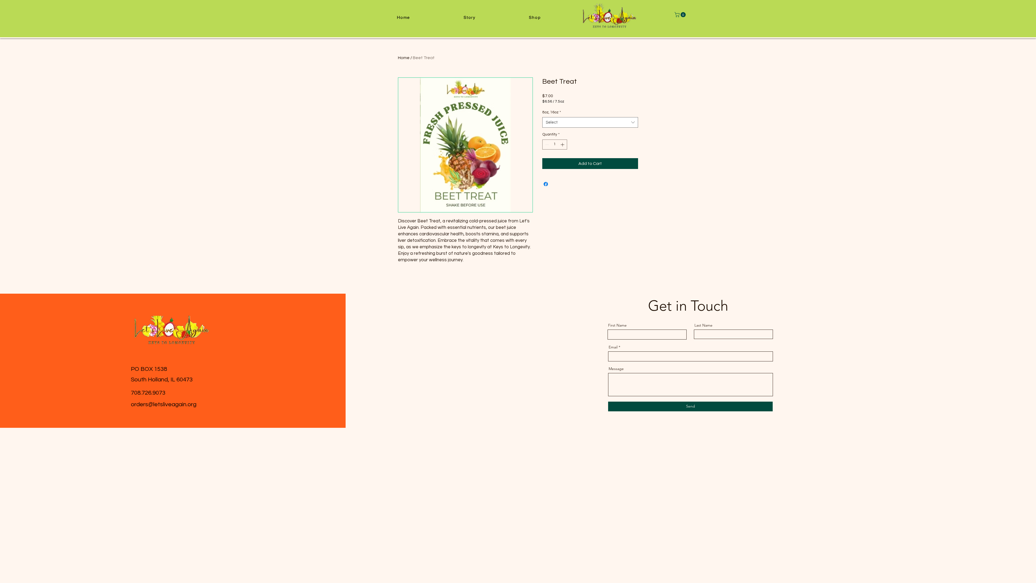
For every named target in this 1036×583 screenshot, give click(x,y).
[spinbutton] (555, 144)
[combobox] (590, 122)
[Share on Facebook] (546, 184)
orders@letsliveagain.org (163, 404)
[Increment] (563, 144)
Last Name (703, 325)
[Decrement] (546, 144)
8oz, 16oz (551, 112)
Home (404, 58)
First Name (617, 325)
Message (616, 369)
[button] (680, 14)
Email (613, 347)
